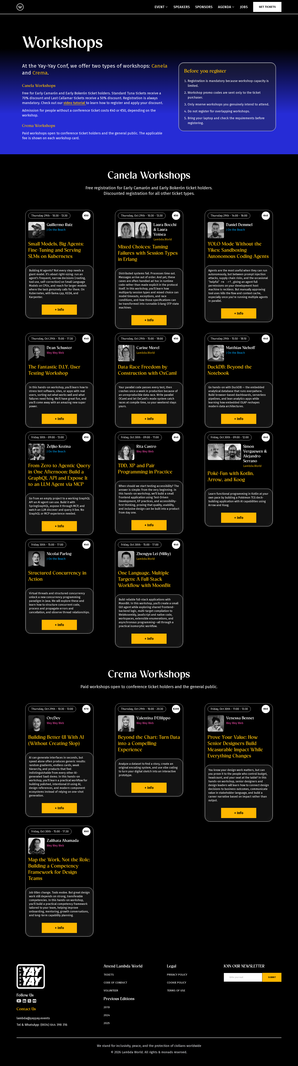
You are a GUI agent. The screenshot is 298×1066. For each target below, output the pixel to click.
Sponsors (203, 7)
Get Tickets (267, 6)
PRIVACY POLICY (177, 974)
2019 (107, 1007)
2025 (107, 1023)
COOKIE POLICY (176, 982)
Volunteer (111, 990)
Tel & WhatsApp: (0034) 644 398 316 (42, 1025)
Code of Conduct (115, 982)
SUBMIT (272, 977)
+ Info (59, 309)
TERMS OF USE (176, 990)
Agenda (224, 7)
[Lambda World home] (20, 7)
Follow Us (25, 995)
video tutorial (74, 103)
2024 (107, 1015)
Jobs (244, 7)
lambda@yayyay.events (33, 1018)
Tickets (109, 974)
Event (160, 7)
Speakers (181, 7)
